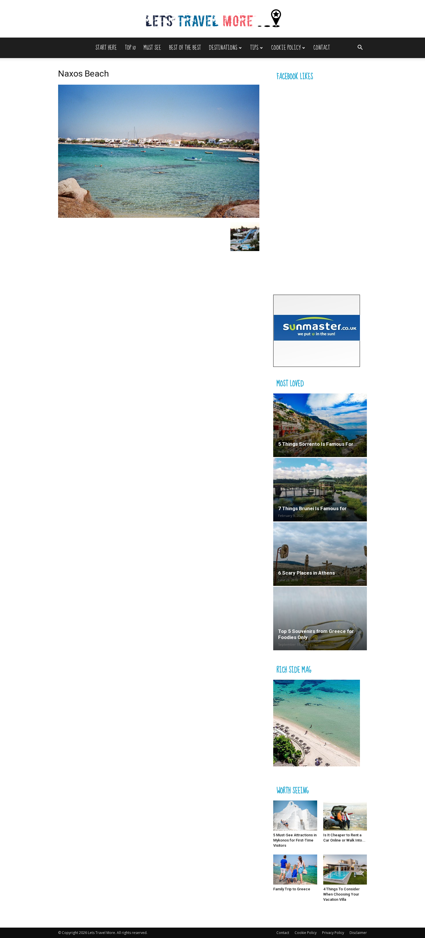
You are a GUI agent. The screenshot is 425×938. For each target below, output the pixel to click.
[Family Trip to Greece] (295, 870)
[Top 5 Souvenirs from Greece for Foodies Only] (320, 618)
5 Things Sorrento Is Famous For (315, 444)
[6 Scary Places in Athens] (320, 554)
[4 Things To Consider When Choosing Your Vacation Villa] (345, 870)
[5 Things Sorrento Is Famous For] (320, 425)
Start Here (106, 47)
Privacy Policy (333, 932)
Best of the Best (185, 47)
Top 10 (130, 47)
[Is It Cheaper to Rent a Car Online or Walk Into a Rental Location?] (345, 815)
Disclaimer (358, 932)
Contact (321, 47)
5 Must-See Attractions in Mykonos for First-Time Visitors (295, 840)
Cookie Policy (285, 47)
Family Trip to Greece (291, 889)
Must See (152, 47)
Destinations (223, 47)
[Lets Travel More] (212, 19)
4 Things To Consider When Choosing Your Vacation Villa (341, 894)
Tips (254, 47)
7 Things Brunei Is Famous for (312, 508)
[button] (360, 48)
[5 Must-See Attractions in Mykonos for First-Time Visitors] (295, 815)
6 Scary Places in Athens (306, 573)
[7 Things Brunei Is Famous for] (320, 489)
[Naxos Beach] (158, 216)
